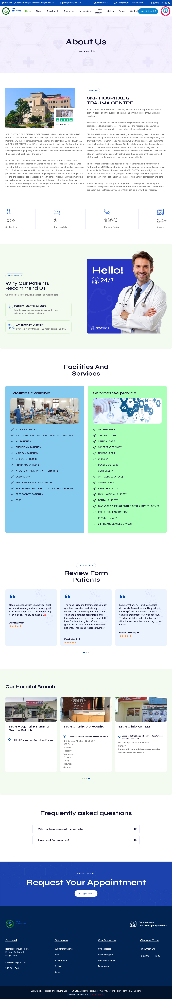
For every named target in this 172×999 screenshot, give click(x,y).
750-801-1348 (12, 968)
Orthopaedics (104, 949)
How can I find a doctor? (54, 840)
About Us (90, 51)
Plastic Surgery (105, 954)
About (39, 11)
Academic (84, 11)
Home (28, 11)
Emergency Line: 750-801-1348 (130, 3)
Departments (53, 11)
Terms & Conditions (132, 991)
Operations (69, 11)
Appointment (147, 11)
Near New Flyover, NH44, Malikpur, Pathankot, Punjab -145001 (29, 3)
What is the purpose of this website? (61, 829)
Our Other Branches (64, 949)
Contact (134, 11)
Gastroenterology (106, 960)
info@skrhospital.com (72, 3)
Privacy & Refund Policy (110, 991)
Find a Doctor (102, 3)
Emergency (103, 966)
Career (122, 11)
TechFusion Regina (96, 994)
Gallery (110, 11)
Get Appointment (86, 893)
